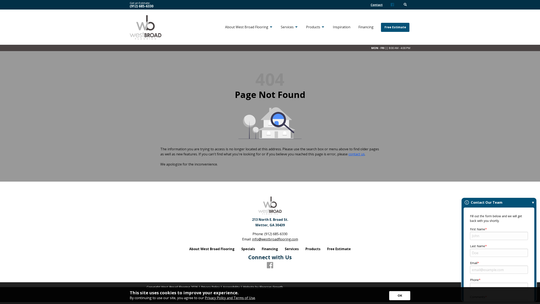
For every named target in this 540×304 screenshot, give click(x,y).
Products (312, 249)
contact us (356, 154)
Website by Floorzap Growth (263, 287)
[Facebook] (392, 5)
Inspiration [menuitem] (341, 27)
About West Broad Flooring (212, 249)
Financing (270, 249)
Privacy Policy (210, 287)
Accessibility (231, 287)
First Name (477, 229)
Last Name (477, 246)
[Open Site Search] (405, 5)
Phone (474, 280)
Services (292, 249)
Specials (248, 249)
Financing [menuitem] (366, 27)
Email (473, 263)
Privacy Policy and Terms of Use (230, 298)
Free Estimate (395, 27)
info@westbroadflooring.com (275, 239)
